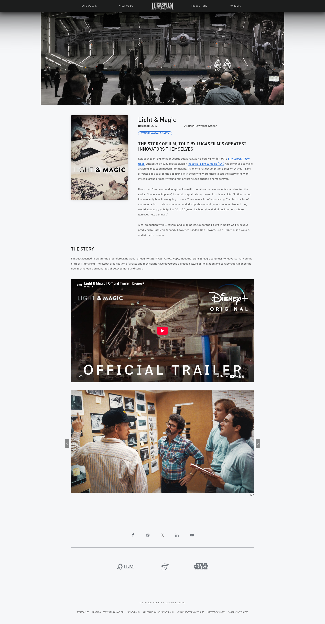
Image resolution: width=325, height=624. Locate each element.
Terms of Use (83, 612)
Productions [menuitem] (199, 5)
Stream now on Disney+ (155, 133)
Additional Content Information (108, 612)
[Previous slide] (67, 443)
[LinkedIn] (177, 535)
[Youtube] (192, 535)
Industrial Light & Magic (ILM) (206, 163)
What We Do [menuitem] (126, 5)
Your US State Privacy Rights (190, 612)
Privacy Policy (133, 612)
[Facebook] (133, 535)
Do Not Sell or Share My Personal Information (238, 612)
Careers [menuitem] (235, 5)
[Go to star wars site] (201, 566)
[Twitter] (162, 535)
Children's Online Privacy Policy (158, 612)
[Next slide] (258, 443)
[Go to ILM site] (125, 566)
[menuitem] (162, 6)
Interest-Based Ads (216, 612)
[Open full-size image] (99, 157)
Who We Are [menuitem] (89, 5)
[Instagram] (148, 535)
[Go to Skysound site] (164, 566)
